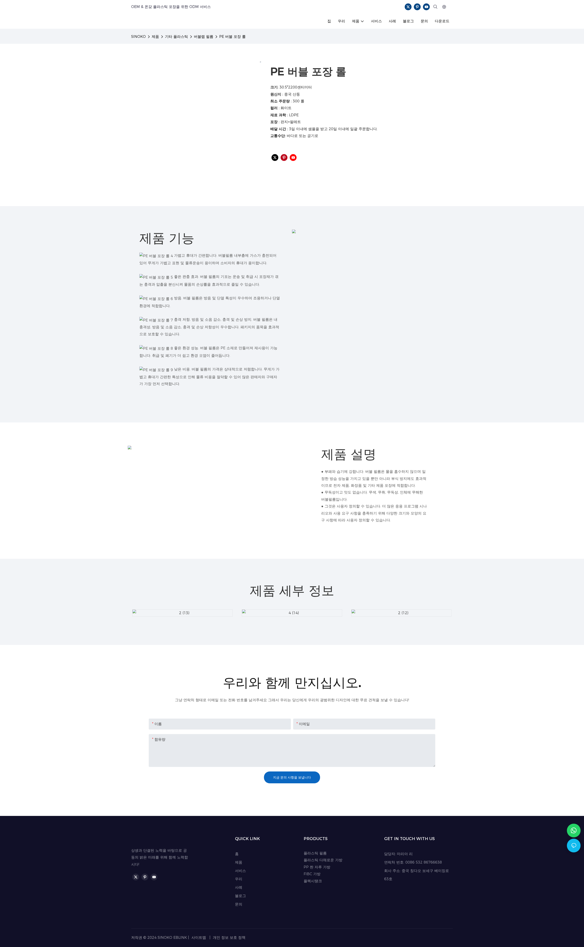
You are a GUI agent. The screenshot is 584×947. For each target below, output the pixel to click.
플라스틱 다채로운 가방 (323, 860)
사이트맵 (198, 937)
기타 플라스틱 (176, 36)
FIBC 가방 (312, 874)
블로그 (240, 896)
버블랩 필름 (203, 36)
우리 (238, 879)
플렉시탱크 (313, 881)
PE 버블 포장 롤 (232, 36)
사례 (238, 887)
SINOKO (138, 36)
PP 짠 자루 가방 (317, 867)
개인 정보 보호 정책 (228, 937)
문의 (238, 904)
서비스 (240, 871)
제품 (155, 36)
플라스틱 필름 (315, 853)
